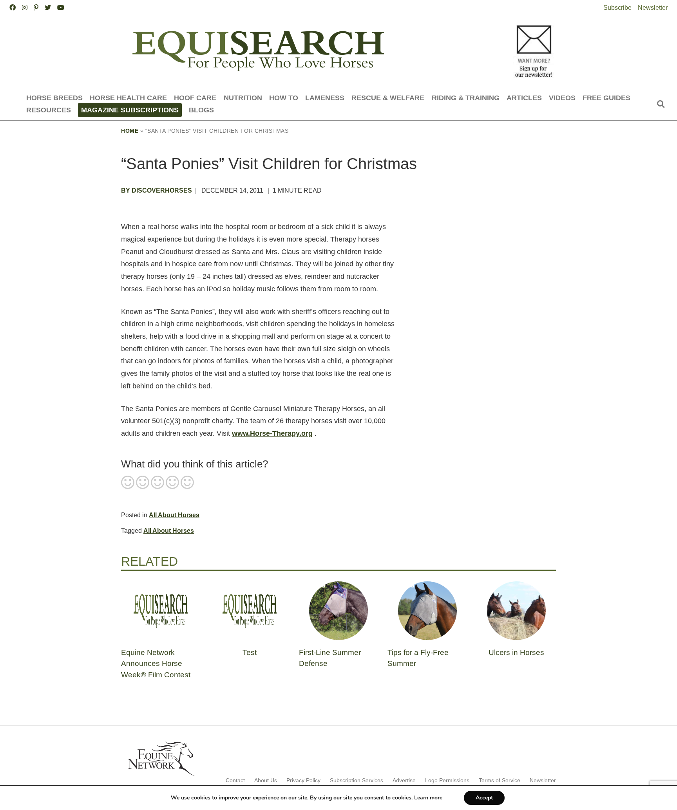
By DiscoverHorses (156, 190)
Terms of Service (499, 780)
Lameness (324, 98)
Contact (235, 780)
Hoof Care (195, 98)
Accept (484, 797)
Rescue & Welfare (387, 98)
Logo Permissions (447, 780)
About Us (265, 780)
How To (283, 98)
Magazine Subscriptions (130, 110)
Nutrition (243, 98)
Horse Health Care (128, 98)
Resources (48, 110)
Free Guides (606, 98)
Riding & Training (466, 98)
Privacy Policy (303, 780)
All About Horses (174, 515)
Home (129, 131)
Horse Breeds (54, 98)
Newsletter (653, 7)
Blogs (201, 110)
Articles (524, 98)
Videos (562, 98)
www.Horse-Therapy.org (272, 433)
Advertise (404, 780)
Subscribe (617, 7)
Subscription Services (356, 780)
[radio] (127, 483)
